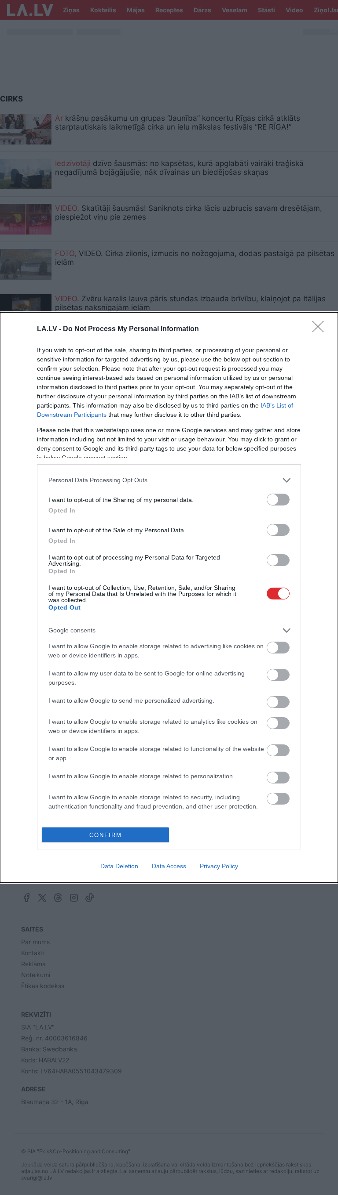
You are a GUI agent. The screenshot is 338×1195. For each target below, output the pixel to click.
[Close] (320, 329)
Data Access (169, 866)
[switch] (278, 499)
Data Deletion (119, 866)
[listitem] (169, 480)
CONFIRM (105, 835)
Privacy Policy (219, 866)
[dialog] (169, 597)
